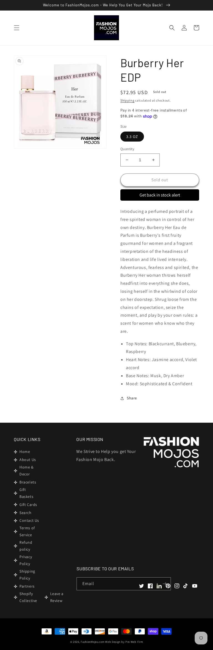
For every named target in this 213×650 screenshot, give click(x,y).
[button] (17, 28)
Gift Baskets (26, 493)
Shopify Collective (28, 597)
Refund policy (25, 546)
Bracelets (27, 482)
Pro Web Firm (134, 642)
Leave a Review (57, 597)
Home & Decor (26, 471)
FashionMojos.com (92, 642)
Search (25, 512)
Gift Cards (28, 504)
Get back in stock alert (160, 195)
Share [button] (132, 397)
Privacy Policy (25, 560)
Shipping (127, 100)
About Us (27, 459)
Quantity (127, 149)
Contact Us (29, 520)
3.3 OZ (132, 136)
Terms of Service (27, 531)
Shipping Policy (27, 575)
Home (24, 451)
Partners (27, 586)
